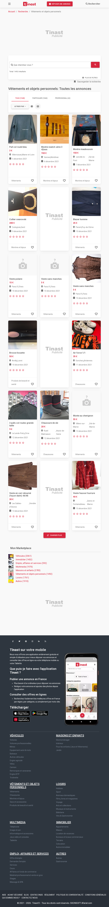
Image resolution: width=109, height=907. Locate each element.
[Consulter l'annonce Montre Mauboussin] (86, 130)
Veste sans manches (51, 279)
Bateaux (13, 754)
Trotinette (14, 778)
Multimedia (18, 822)
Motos (12, 747)
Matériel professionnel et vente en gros (26, 875)
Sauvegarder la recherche (89, 81)
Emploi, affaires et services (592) (31, 563)
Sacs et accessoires (18, 802)
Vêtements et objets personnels (24, 785)
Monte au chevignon (83, 415)
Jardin (58, 750)
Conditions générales (95, 895)
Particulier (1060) (39, 98)
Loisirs (61, 784)
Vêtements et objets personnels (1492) (34, 574)
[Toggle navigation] (9, 4)
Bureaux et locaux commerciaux (69, 837)
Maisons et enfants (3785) (28, 570)
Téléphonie (14, 827)
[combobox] (50, 65)
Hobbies (59, 788)
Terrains (59, 840)
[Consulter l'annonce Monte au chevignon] (86, 401)
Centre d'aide (36, 895)
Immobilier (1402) (24, 559)
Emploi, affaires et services (29, 853)
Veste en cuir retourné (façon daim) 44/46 (20, 494)
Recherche (23, 11)
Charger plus (56, 535)
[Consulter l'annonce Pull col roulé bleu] (22, 129)
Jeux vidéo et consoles (19, 837)
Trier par (20, 106)
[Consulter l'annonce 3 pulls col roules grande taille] (22, 405)
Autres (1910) (22, 581)
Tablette (13, 840)
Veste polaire (15, 279)
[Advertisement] (56, 34)
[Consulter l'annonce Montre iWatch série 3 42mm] (54, 129)
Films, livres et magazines (67, 799)
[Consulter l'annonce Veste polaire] (22, 264)
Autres (61, 853)
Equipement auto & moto (20, 750)
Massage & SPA (16, 882)
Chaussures (15, 795)
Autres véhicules (17, 757)
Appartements (62, 827)
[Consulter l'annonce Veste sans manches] (54, 264)
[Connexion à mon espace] (32, 180)
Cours (12, 868)
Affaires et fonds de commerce (23, 872)
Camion (13, 767)
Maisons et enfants (70, 735)
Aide (4, 895)
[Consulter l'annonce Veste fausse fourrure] (86, 475)
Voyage (59, 802)
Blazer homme (80, 219)
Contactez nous (30, 898)
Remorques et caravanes (20, 771)
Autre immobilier (63, 847)
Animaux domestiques (65, 795)
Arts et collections (63, 805)
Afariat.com (86, 903)
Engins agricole (16, 760)
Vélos (12, 764)
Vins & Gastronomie (64, 816)
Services (13, 865)
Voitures (13, 740)
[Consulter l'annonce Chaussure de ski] (54, 405)
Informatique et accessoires (21, 833)
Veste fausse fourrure (84, 493)
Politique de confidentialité (70, 895)
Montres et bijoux (17, 798)
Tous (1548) (20, 98)
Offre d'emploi (16, 858)
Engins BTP (14, 774)
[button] (12, 641)
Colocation (60, 844)
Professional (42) (62, 98)
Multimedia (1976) (24, 566)
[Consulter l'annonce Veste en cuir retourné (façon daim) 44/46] (22, 475)
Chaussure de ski (49, 423)
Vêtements (14, 792)
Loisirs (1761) (22, 577)
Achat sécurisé (15, 895)
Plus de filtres (91, 78)
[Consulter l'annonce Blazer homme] (86, 201)
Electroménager (63, 740)
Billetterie (60, 812)
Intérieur (59, 743)
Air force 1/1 (79, 353)
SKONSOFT (75, 903)
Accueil (11, 11)
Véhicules (17, 735)
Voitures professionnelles (20, 743)
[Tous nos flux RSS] (45, 641)
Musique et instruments (66, 809)
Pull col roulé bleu (18, 147)
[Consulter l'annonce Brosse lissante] (22, 334)
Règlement (49, 895)
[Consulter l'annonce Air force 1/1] (86, 334)
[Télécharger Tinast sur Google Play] (39, 713)
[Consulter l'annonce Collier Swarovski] (22, 201)
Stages (13, 878)
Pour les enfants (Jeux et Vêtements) (72, 747)
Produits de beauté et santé (21, 805)
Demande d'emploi (18, 861)
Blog (26, 895)
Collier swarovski (17, 219)
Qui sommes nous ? (11, 898)
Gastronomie (61, 861)
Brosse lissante (17, 353)
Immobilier (63, 822)
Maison (59, 830)
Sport (58, 792)
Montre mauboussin (83, 149)
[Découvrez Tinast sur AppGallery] (21, 719)
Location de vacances (65, 833)
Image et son (15, 830)
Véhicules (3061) (24, 556)
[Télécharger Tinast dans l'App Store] (21, 713)
